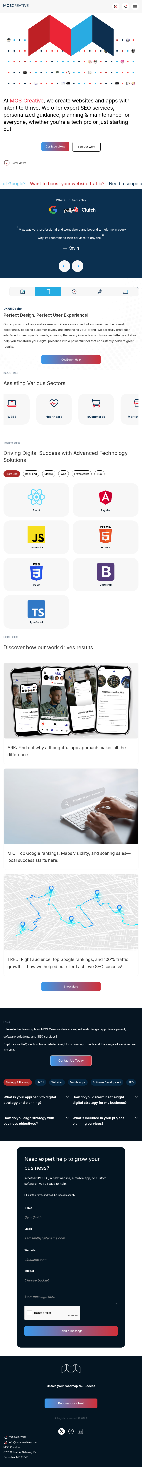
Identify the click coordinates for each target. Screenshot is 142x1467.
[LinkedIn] (80, 1431)
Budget (29, 1270)
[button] (64, 266)
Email (28, 1228)
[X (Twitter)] (61, 1431)
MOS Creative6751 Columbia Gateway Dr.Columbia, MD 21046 (20, 1452)
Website (30, 1250)
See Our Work (86, 146)
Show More (71, 986)
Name (28, 1207)
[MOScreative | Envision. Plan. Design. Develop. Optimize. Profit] (71, 713)
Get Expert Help (55, 146)
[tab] (22, 291)
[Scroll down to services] (71, 163)
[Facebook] (71, 1431)
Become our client (71, 1403)
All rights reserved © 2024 (71, 1418)
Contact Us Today (71, 1060)
